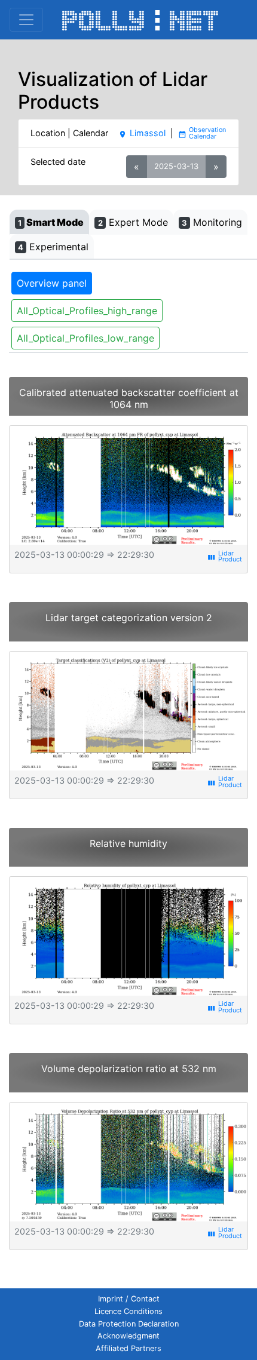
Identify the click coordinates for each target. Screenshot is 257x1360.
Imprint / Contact (129, 1298)
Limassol (141, 133)
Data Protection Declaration (129, 1323)
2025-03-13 (176, 166)
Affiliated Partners (128, 1348)
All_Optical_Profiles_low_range (85, 338)
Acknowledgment (128, 1335)
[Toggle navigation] (26, 20)
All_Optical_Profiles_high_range (87, 311)
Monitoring (212, 222)
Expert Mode (133, 222)
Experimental (53, 247)
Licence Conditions (128, 1311)
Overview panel (52, 283)
